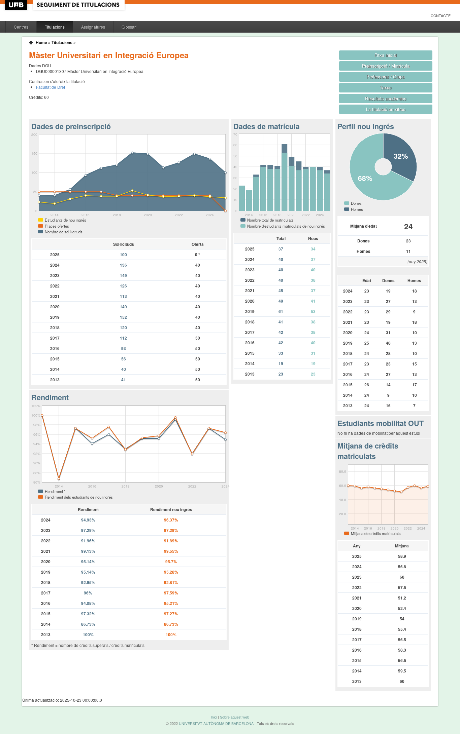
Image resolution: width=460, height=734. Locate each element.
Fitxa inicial (385, 55)
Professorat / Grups (385, 76)
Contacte (441, 15)
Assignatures (93, 27)
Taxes (386, 87)
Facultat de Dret (50, 87)
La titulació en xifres (385, 109)
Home (41, 42)
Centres (21, 27)
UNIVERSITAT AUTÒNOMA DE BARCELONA (216, 723)
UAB (17, 5)
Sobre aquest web (234, 717)
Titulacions (55, 27)
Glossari (129, 27)
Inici (214, 717)
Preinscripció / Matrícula (385, 66)
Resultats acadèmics (385, 98)
